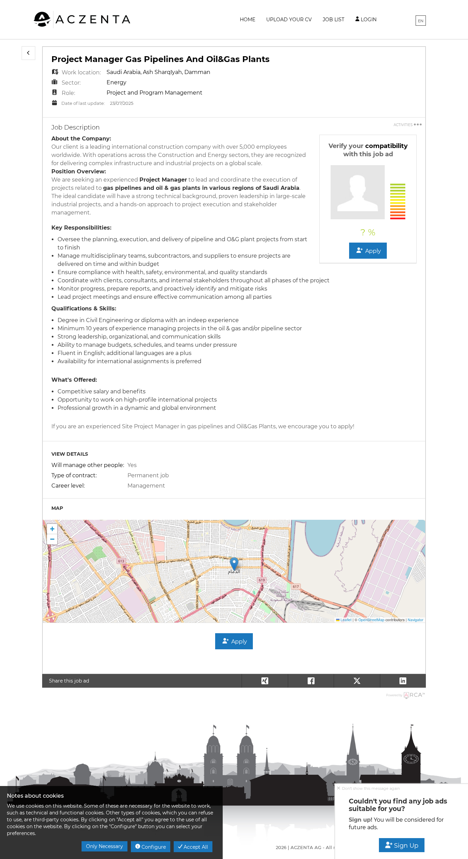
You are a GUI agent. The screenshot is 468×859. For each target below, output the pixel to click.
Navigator (415, 619)
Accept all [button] (195, 847)
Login (368, 19)
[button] (28, 53)
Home (247, 19)
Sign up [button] (406, 845)
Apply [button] (372, 251)
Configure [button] (153, 847)
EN (420, 21)
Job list (333, 19)
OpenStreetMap (371, 619)
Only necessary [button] (104, 846)
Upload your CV (289, 19)
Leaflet (346, 619)
